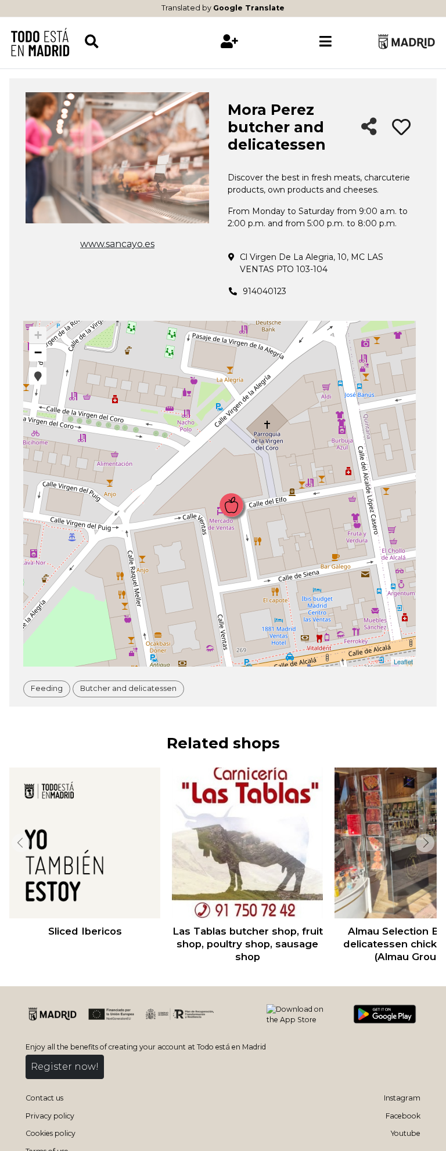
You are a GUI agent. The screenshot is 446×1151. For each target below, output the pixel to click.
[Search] (132, 42)
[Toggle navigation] (325, 41)
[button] (37, 376)
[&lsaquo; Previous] (19, 843)
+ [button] (38, 335)
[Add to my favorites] (401, 127)
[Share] (369, 127)
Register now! (65, 1066)
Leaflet (403, 661)
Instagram (402, 1098)
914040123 (264, 291)
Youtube (405, 1133)
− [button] (38, 352)
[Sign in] (229, 42)
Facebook (403, 1116)
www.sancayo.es (117, 243)
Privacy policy (50, 1116)
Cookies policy (50, 1133)
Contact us (44, 1098)
